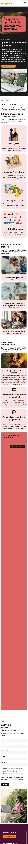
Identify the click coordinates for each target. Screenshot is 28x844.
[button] (25, 2)
